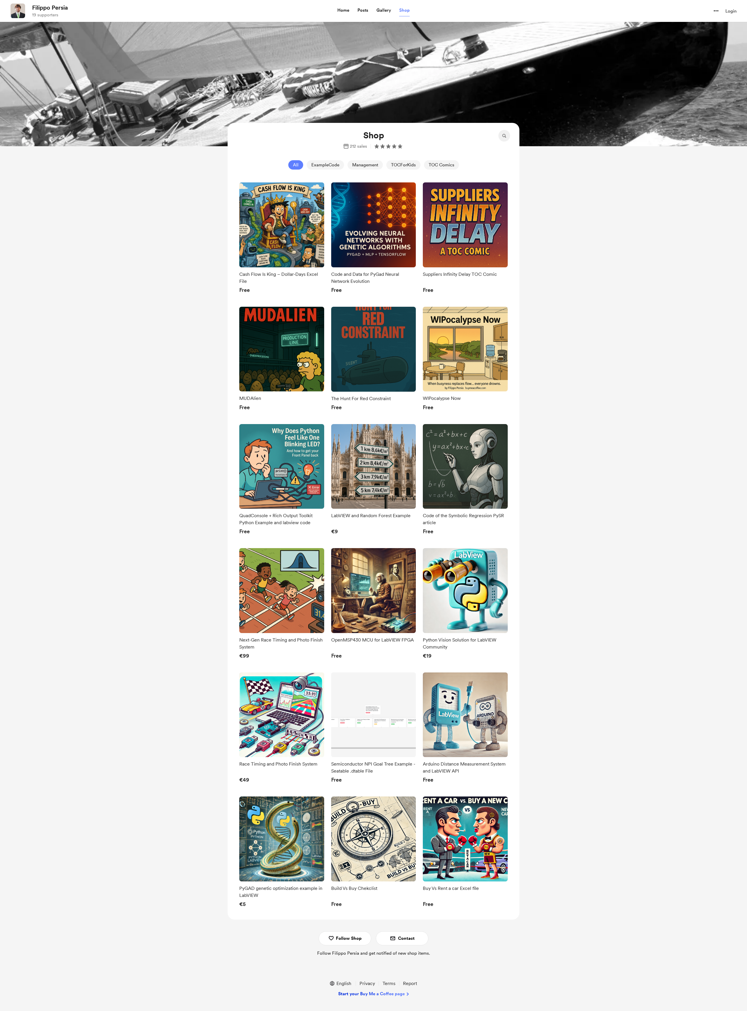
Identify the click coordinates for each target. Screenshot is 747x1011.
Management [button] (365, 165)
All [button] (296, 165)
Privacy (367, 983)
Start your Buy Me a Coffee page (371, 993)
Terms (389, 983)
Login (730, 11)
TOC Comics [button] (441, 165)
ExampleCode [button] (325, 165)
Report (410, 983)
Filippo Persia (50, 7)
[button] (343, 10)
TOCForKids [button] (403, 165)
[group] (282, 239)
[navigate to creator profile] (18, 11)
